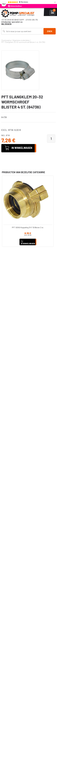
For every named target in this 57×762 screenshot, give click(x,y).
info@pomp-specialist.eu (12, 22)
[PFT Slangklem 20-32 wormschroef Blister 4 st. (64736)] (20, 70)
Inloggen (6, 24)
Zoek (49, 31)
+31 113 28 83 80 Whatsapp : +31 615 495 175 (19, 20)
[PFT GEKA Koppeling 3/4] (27, 200)
